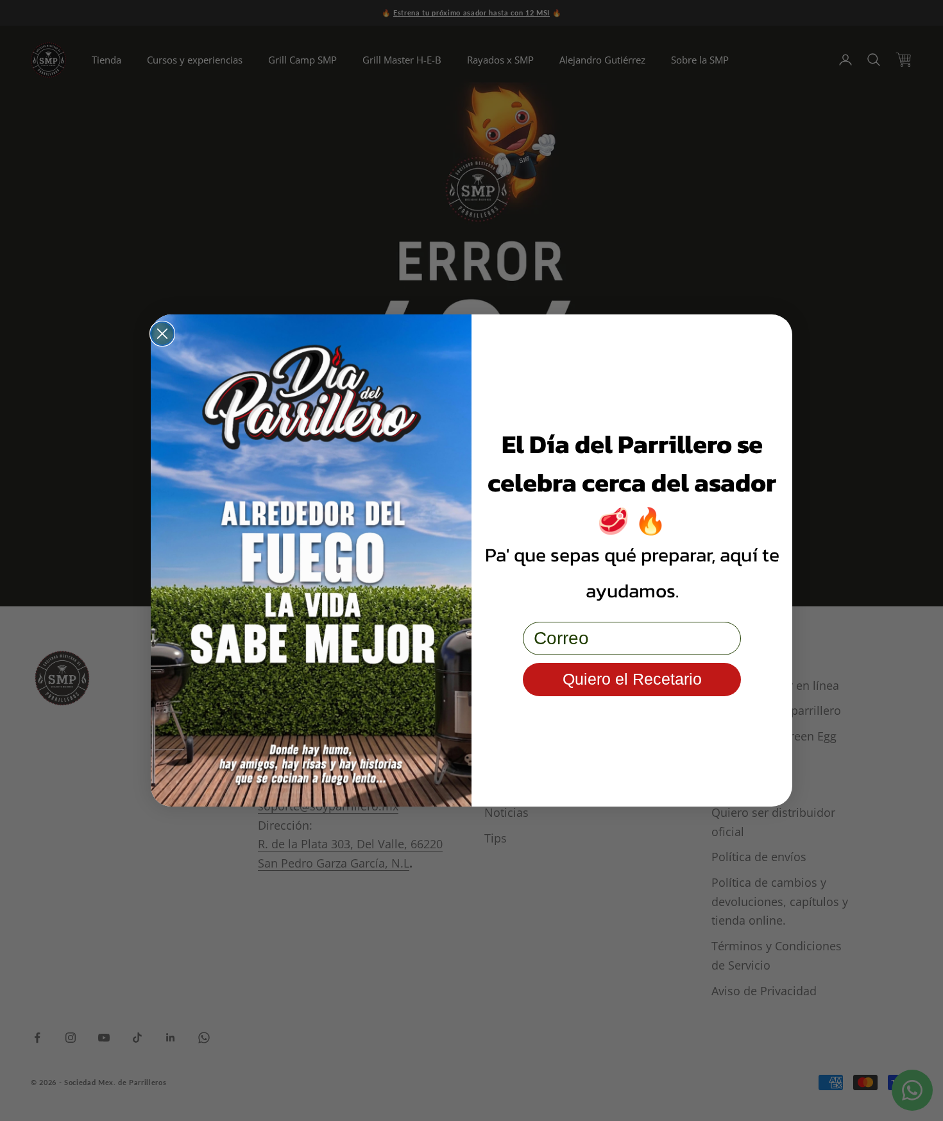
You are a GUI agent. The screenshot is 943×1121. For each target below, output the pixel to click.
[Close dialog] (162, 333)
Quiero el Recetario (632, 679)
